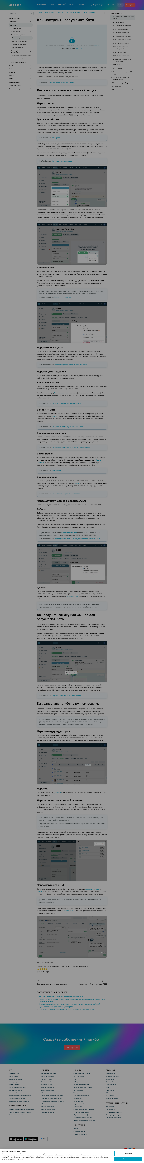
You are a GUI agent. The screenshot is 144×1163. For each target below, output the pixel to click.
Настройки (128, 1153)
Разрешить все (128, 1159)
